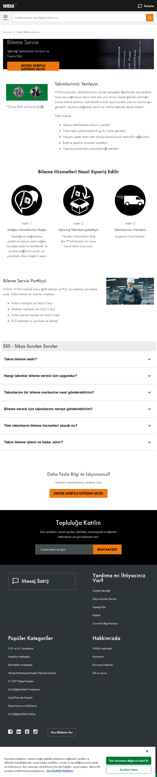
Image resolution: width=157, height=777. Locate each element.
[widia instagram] (35, 732)
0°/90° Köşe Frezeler (21, 681)
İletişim (149, 6)
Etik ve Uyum (100, 673)
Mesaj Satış (35, 580)
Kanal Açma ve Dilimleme (22, 706)
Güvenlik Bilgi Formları (105, 623)
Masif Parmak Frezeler (20, 697)
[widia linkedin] (19, 732)
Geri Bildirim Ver (62, 732)
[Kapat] (147, 751)
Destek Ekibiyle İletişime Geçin (78, 493)
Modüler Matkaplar (19, 656)
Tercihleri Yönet (129, 769)
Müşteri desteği (101, 590)
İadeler (97, 615)
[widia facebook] (10, 732)
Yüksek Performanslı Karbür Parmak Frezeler (32, 673)
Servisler (7, 32)
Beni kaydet (107, 549)
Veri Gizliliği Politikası (59, 770)
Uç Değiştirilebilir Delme (22, 714)
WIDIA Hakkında (102, 648)
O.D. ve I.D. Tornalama (20, 648)
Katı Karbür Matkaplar (20, 665)
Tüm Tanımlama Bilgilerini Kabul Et (128, 760)
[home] (8, 7)
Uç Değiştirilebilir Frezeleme (24, 689)
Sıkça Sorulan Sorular (105, 599)
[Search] (149, 17)
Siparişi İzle (99, 607)
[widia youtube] (27, 732)
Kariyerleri (98, 656)
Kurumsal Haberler (103, 665)
